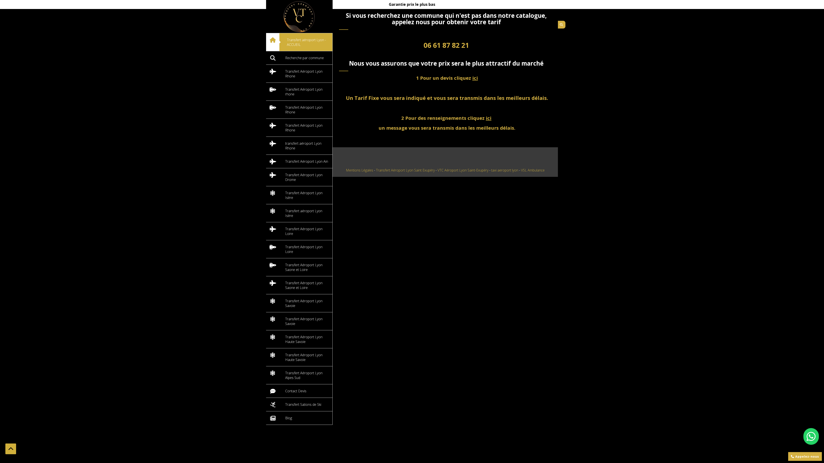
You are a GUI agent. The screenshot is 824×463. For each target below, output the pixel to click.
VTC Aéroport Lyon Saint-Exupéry (463, 170)
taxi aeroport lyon (505, 170)
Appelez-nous (806, 456)
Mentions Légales (359, 170)
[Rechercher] (561, 25)
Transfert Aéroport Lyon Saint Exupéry (406, 170)
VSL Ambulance (533, 170)
